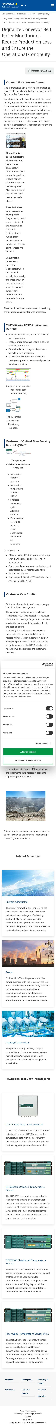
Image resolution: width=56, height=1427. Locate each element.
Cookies (28, 1416)
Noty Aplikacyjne (44, 13)
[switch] (49, 716)
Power (9, 972)
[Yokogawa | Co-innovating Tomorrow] (10, 5)
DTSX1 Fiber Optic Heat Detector (24, 1124)
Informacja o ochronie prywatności (28, 1413)
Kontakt (41, 1396)
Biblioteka (21, 13)
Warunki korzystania (28, 1411)
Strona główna (8, 13)
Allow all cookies (28, 752)
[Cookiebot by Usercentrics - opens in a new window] (41, 664)
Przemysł (9, 1379)
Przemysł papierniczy (17, 1042)
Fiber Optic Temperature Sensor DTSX (27, 1333)
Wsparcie (42, 1389)
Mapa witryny (28, 1419)
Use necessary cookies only (28, 760)
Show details (42, 743)
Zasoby (31, 13)
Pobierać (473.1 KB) (41, 70)
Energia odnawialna (16, 901)
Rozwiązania (27, 1379)
